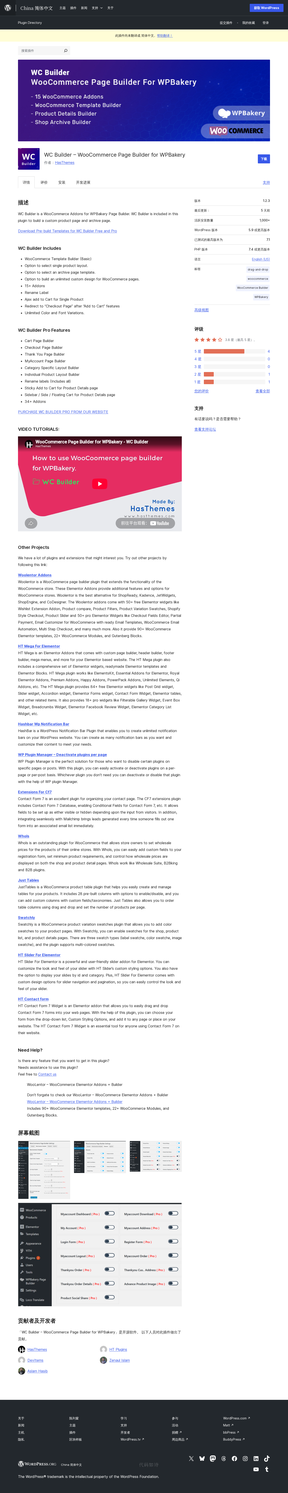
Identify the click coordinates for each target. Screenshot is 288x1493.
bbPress (231, 1432)
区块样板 (75, 1439)
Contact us (47, 1074)
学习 (124, 1418)
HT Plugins (118, 1349)
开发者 (125, 1432)
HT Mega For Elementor (39, 646)
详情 (26, 182)
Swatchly (26, 917)
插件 (72, 1432)
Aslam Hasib (37, 1371)
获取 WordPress (266, 8)
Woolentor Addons (35, 575)
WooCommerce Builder (252, 287)
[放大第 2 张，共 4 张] (120, 1147)
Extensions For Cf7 (35, 792)
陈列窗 (74, 1418)
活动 (175, 1425)
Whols (23, 836)
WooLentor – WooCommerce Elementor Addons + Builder (74, 1101)
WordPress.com (236, 1418)
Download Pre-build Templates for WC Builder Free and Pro (67, 231)
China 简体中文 (71, 1464)
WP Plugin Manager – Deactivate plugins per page (62, 754)
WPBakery (261, 297)
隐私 (21, 1439)
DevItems (35, 1360)
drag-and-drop (258, 269)
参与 (175, 1418)
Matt (228, 1425)
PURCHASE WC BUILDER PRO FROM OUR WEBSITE (63, 412)
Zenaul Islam (119, 1360)
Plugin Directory (30, 23)
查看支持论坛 (205, 429)
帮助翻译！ (165, 35)
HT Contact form (33, 999)
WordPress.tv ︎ (132, 1439)
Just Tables (28, 880)
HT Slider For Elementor (39, 955)
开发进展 (83, 182)
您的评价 (201, 391)
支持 (266, 182)
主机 (21, 1432)
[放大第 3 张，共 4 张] (175, 1147)
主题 (72, 1425)
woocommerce (258, 278)
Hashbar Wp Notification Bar (43, 724)
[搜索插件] (65, 50)
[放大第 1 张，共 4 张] (64, 1147)
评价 (44, 182)
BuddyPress (234, 1439)
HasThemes (64, 162)
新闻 (21, 1425)
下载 (264, 159)
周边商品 (180, 1439)
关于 (21, 1418)
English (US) (261, 259)
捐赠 (177, 1432)
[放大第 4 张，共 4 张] (175, 1209)
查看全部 (263, 391)
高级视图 (201, 310)
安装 (61, 182)
